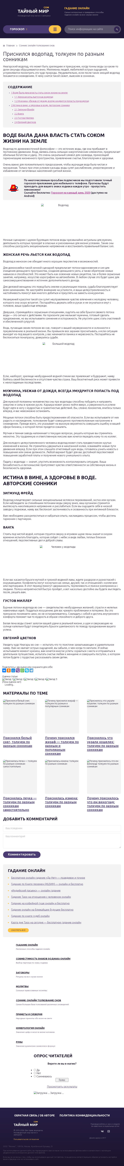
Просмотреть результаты (62, 1086)
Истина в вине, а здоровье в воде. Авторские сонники (40, 105)
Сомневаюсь (44, 1076)
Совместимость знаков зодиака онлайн (43, 958)
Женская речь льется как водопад (33, 97)
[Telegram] (31, 670)
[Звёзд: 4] (40, 679)
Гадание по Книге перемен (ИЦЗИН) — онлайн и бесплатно (47, 884)
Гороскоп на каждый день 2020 (70, 192)
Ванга (19, 113)
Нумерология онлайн (30, 1028)
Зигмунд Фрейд (24, 109)
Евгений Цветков (25, 122)
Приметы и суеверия (29, 1014)
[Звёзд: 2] (18, 679)
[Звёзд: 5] (51, 679)
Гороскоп (17, 29)
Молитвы (22, 986)
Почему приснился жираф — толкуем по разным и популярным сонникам (62, 745)
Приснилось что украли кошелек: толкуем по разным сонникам (103, 743)
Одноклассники (109, 1131)
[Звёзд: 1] (7, 679)
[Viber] (18, 670)
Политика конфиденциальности (85, 1115)
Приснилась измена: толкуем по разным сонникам (61, 802)
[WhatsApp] (22, 670)
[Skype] (27, 670)
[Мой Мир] (13, 670)
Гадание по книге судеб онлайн (30, 915)
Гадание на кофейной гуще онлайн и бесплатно (40, 903)
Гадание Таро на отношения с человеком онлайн (41, 896)
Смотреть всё (18, 930)
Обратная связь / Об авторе (34, 1115)
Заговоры (22, 972)
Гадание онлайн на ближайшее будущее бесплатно (42, 909)
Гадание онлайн (76, 8)
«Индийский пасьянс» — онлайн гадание (36, 890)
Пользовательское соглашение (26, 1139)
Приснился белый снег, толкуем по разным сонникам (17, 742)
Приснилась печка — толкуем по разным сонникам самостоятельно (19, 804)
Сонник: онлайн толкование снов (38, 1000)
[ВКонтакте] (4, 670)
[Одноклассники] (9, 670)
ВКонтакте (102, 1131)
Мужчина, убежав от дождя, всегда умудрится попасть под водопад (51, 101)
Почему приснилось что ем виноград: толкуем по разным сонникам (103, 804)
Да (38, 1070)
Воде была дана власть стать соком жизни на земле (39, 92)
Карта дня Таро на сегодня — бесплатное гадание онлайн (46, 922)
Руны (19, 1042)
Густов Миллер (24, 118)
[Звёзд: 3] (29, 679)
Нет (38, 1073)
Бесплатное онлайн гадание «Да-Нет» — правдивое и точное (48, 877)
